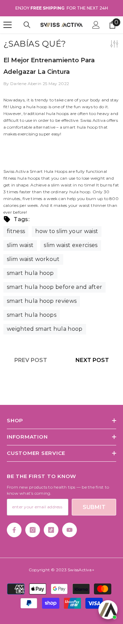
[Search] (27, 25)
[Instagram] (32, 530)
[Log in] (96, 25)
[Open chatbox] (108, 609)
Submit (94, 507)
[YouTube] (69, 530)
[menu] (7, 25)
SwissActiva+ (81, 569)
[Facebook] (14, 530)
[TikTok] (51, 530)
